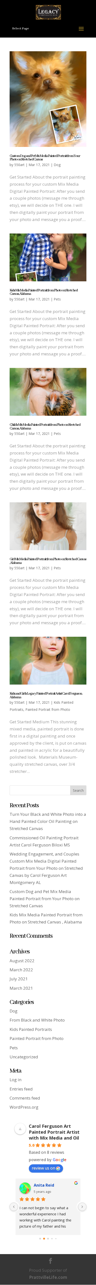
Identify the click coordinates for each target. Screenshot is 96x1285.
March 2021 (21, 988)
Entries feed (21, 1089)
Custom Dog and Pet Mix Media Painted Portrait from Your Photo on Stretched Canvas (45, 158)
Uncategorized (24, 1057)
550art (19, 164)
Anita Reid (44, 1185)
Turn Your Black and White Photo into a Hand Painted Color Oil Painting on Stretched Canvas (48, 821)
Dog (57, 164)
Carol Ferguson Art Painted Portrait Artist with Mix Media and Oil (54, 1132)
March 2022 (21, 970)
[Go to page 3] (51, 1238)
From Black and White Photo (37, 1020)
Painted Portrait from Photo (47, 709)
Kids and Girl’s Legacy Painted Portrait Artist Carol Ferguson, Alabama (46, 695)
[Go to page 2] (48, 1239)
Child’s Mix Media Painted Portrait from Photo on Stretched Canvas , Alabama (45, 426)
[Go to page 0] (40, 1239)
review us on (43, 1168)
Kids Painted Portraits (31, 1029)
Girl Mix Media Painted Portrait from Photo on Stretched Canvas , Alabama (48, 561)
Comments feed (25, 1098)
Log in (15, 1079)
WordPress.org (24, 1107)
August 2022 (22, 960)
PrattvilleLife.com (48, 1277)
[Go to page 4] (55, 1238)
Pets (57, 299)
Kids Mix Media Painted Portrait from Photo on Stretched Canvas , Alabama (44, 292)
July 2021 (19, 979)
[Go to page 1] (44, 1239)
